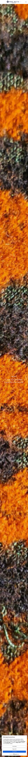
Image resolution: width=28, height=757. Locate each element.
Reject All (14, 749)
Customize (14, 746)
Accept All (14, 751)
